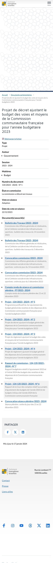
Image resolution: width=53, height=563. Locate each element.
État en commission (11, 191)
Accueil (5, 95)
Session (5, 162)
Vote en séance (9, 200)
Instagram (13, 525)
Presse (5, 486)
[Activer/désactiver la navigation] (49, 4)
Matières (6, 171)
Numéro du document (12, 182)
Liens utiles (7, 491)
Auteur (5, 152)
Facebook (7, 432)
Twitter (15, 432)
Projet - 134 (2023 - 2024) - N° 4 (20, 348)
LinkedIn (23, 432)
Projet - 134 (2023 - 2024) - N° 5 (20, 301)
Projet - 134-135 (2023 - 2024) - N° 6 (22, 383)
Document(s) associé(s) (13, 218)
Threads (30, 525)
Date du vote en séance (13, 209)
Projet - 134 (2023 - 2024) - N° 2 (20, 319)
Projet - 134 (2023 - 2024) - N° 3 (20, 334)
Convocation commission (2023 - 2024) (24, 258)
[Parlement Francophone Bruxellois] (10, 3)
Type (4, 143)
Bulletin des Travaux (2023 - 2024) (21, 223)
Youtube (21, 525)
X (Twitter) (39, 525)
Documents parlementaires (21, 95)
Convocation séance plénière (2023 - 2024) (25, 401)
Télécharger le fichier (13, 139)
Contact (6, 480)
